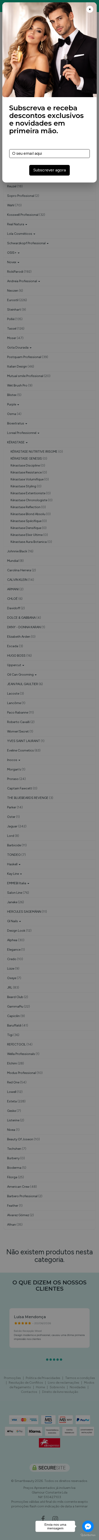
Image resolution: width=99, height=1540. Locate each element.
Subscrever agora (49, 170)
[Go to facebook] (88, 1526)
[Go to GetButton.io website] (88, 1535)
